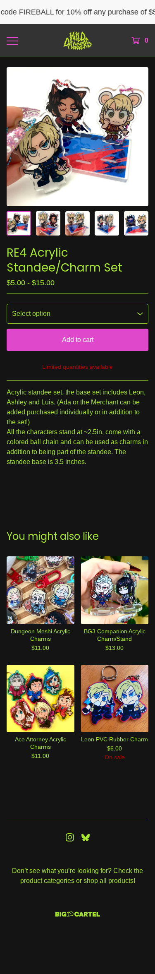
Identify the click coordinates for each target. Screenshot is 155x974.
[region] (77, 12)
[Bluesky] (85, 837)
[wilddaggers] (77, 40)
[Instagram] (70, 837)
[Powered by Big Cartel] (77, 914)
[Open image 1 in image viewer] (77, 136)
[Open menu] (11, 40)
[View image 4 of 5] (107, 223)
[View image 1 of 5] (19, 223)
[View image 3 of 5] (77, 223)
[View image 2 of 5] (48, 223)
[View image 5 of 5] (136, 223)
